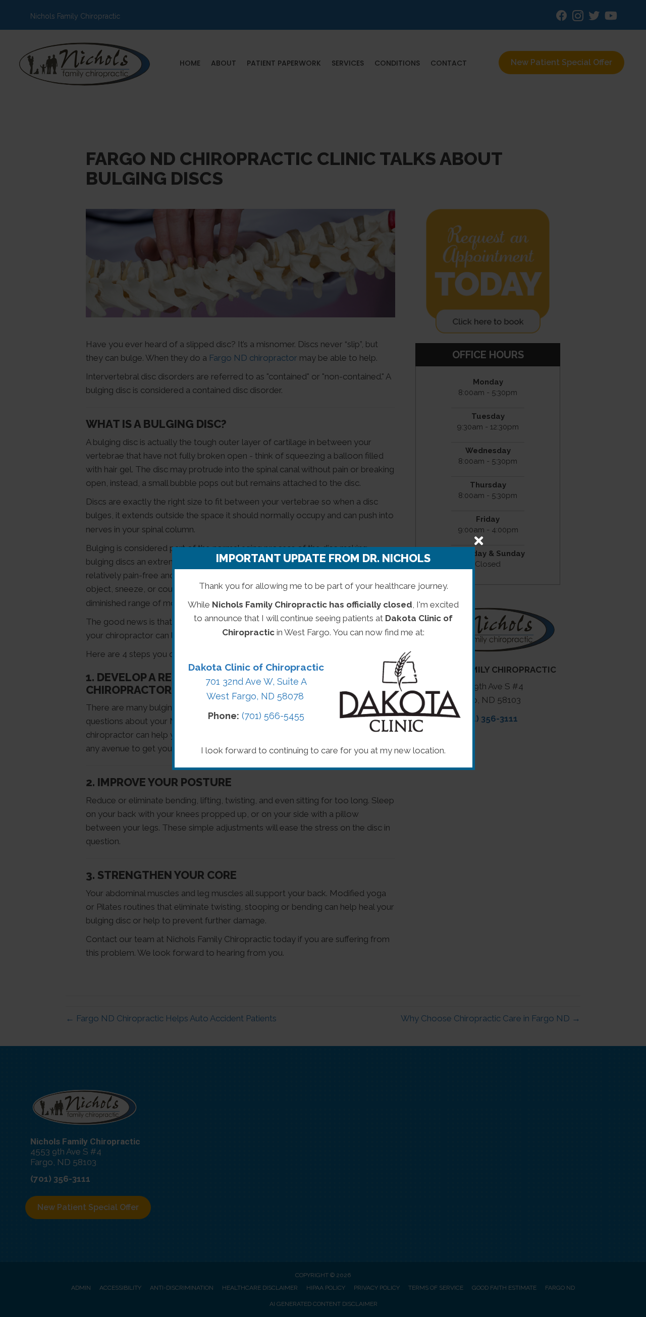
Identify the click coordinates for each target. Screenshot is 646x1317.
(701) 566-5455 (273, 715)
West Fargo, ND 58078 (256, 696)
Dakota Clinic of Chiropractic (256, 667)
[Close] (478, 540)
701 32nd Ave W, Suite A (256, 681)
